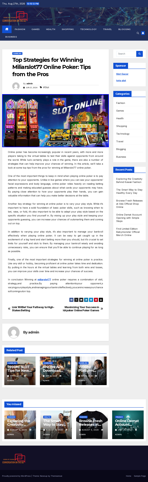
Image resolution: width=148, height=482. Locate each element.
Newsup (43, 476)
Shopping (68, 29)
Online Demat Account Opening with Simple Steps (129, 218)
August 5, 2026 (54, 430)
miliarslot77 (44, 279)
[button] (138, 33)
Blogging (124, 29)
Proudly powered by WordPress (16, 476)
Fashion (20, 29)
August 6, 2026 (18, 430)
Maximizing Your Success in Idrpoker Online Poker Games (81, 309)
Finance (119, 417)
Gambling (17, 53)
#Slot (46, 87)
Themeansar (56, 476)
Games (36, 29)
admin (29, 83)
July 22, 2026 (125, 430)
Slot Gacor (122, 74)
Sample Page (140, 476)
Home (128, 476)
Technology (88, 29)
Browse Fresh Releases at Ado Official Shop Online (129, 203)
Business (11, 37)
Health (50, 29)
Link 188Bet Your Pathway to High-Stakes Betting (33, 309)
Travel (107, 29)
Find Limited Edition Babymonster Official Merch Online (128, 232)
